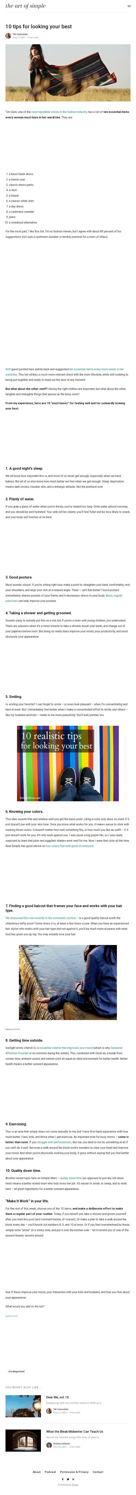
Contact (98, 1472)
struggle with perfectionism (54, 1142)
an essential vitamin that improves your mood (64, 1048)
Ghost (75, 1484)
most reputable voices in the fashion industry (59, 112)
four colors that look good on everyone (70, 846)
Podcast (50, 1472)
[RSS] (73, 1479)
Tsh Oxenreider (20, 34)
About (37, 1472)
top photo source (11, 1316)
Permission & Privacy (74, 1472)
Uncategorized (16, 1371)
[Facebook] (63, 1479)
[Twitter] (68, 1479)
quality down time (71, 1178)
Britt (8, 369)
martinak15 (16, 1029)
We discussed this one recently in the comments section (40, 918)
